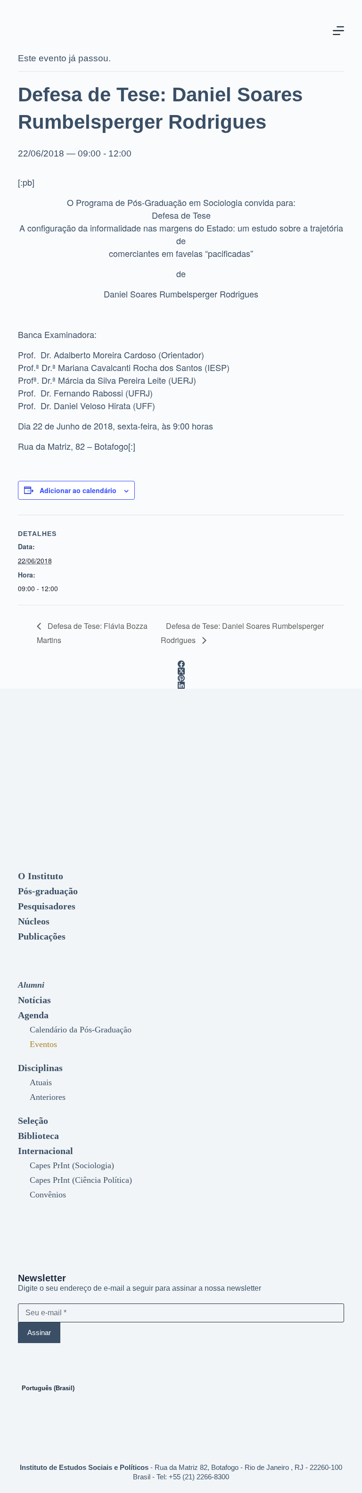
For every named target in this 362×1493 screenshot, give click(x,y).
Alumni (31, 985)
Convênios (48, 1194)
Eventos (43, 1044)
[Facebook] (181, 664)
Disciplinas (40, 1068)
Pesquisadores (46, 906)
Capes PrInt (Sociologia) (72, 1165)
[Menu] (338, 30)
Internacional (45, 1151)
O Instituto (40, 876)
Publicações (42, 936)
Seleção (33, 1120)
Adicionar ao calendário (78, 490)
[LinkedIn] (181, 685)
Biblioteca (38, 1135)
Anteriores (48, 1097)
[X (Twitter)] (181, 671)
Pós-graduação (48, 891)
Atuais (41, 1082)
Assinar (39, 1332)
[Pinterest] (181, 678)
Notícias (34, 1000)
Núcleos (33, 921)
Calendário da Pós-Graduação (81, 1029)
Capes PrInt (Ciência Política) (81, 1180)
